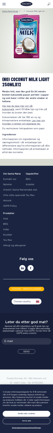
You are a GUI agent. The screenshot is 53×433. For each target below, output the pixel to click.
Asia (5, 219)
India (6, 229)
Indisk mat (31, 190)
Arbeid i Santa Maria (14, 190)
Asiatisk (30, 184)
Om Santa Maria (12, 174)
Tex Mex (30, 195)
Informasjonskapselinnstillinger (26, 428)
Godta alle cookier (26, 414)
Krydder (7, 235)
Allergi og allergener (14, 245)
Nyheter (7, 184)
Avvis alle (26, 421)
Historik (7, 201)
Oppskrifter (32, 174)
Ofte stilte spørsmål (14, 195)
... (22, 11)
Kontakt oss (9, 179)
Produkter (8, 213)
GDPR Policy (10, 206)
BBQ (28, 179)
